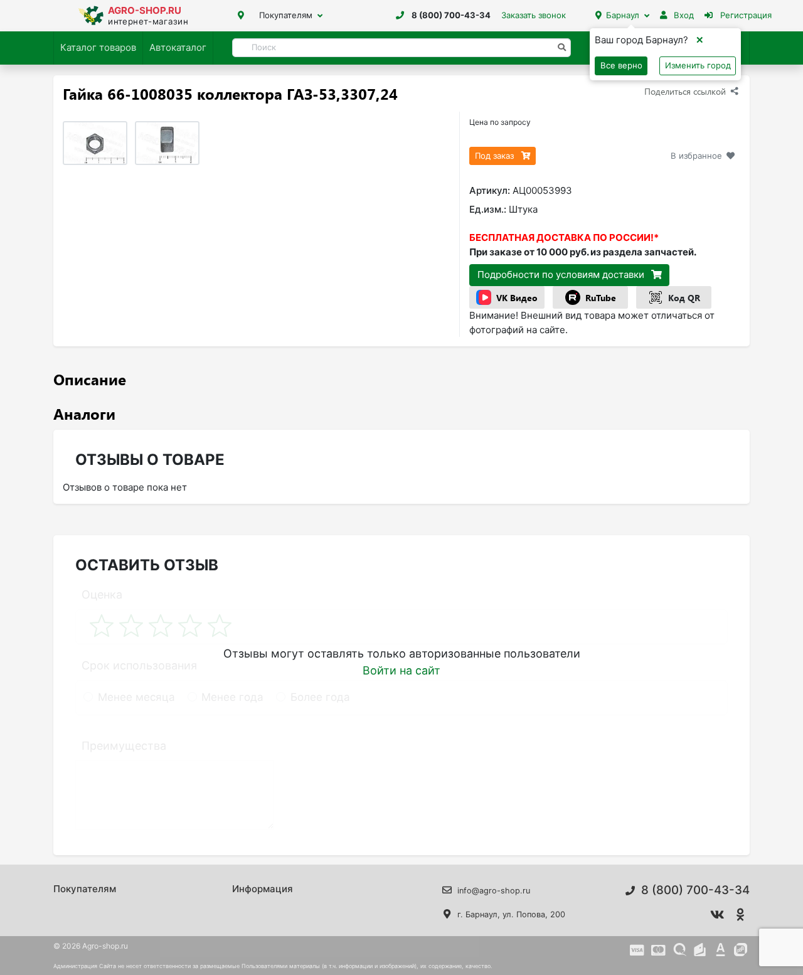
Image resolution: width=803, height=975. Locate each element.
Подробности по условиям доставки (562, 274)
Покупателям (285, 15)
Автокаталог (177, 47)
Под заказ (495, 156)
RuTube (600, 298)
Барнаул (622, 15)
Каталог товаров (98, 47)
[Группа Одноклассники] (741, 915)
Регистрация (745, 15)
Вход (682, 15)
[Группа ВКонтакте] (718, 915)
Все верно (621, 65)
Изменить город (698, 65)
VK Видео (517, 298)
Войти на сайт (401, 670)
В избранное (696, 156)
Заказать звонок (533, 15)
